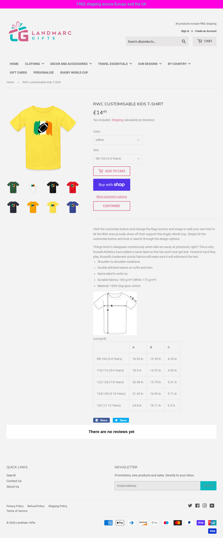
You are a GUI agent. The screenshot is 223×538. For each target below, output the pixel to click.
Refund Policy (35, 506)
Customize (111, 206)
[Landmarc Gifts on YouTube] (212, 506)
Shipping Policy (57, 506)
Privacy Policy (15, 506)
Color (96, 131)
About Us (13, 486)
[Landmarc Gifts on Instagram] (205, 506)
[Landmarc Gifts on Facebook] (197, 506)
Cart (208, 41)
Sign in (185, 31)
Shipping (117, 120)
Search (11, 475)
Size (96, 150)
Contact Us (14, 481)
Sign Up (208, 485)
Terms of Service (17, 511)
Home (10, 82)
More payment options (111, 196)
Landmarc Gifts (25, 522)
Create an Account (205, 31)
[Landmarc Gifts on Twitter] (190, 506)
